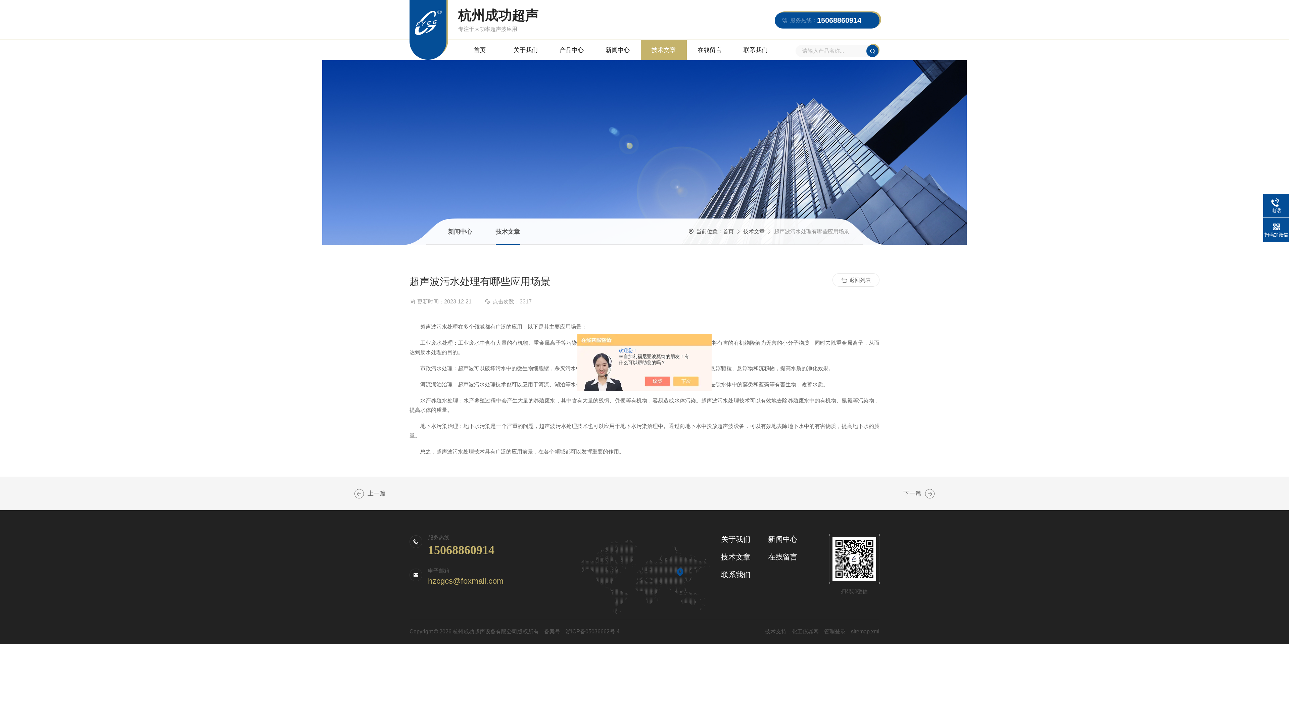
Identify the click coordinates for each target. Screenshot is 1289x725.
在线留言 (710, 50)
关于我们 (526, 50)
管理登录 (835, 631)
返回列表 (860, 280)
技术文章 (664, 50)
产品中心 (572, 50)
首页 (480, 50)
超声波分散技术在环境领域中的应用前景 (930, 494)
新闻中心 (618, 50)
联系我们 (756, 50)
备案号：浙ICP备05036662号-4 (582, 631)
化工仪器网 (805, 631)
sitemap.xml (865, 631)
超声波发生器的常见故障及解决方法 (359, 494)
